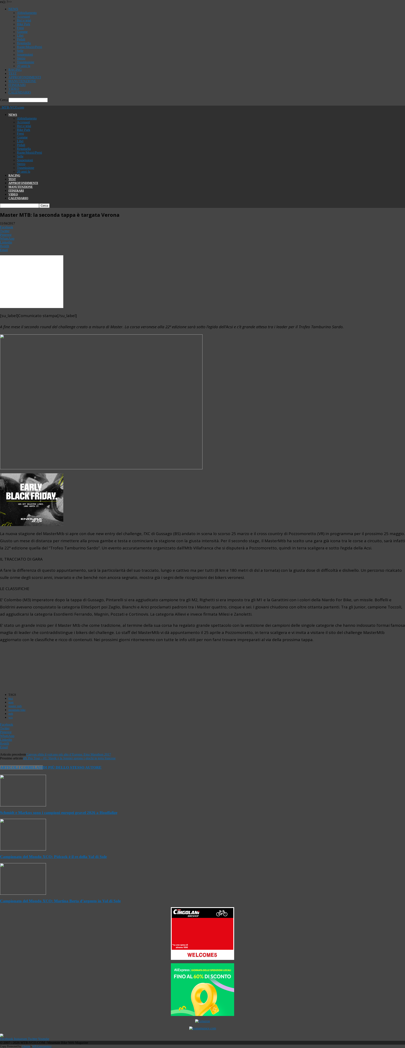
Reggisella (24, 43)
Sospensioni (25, 54)
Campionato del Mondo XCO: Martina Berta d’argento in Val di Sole (60, 901)
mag (11, 702)
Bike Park (23, 24)
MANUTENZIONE (22, 81)
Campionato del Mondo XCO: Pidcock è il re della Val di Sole (53, 856)
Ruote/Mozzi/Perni (29, 47)
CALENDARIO (19, 92)
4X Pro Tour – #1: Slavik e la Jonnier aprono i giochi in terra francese (69, 758)
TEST (12, 73)
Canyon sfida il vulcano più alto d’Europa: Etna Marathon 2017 (68, 754)
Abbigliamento (27, 13)
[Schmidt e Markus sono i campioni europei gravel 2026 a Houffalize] (23, 805)
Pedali (21, 39)
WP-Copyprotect (41, 1046)
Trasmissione (25, 62)
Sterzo (21, 58)
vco (10, 717)
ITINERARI (17, 85)
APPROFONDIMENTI (24, 77)
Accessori (23, 16)
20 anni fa (23, 66)
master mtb (15, 706)
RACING (15, 69)
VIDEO (13, 88)
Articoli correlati (21, 767)
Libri (20, 35)
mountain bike (17, 710)
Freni (20, 28)
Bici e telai (24, 20)
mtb (10, 713)
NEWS (13, 9)
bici (10, 698)
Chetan (26, 1046)
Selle (20, 50)
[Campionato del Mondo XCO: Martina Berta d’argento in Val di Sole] (23, 893)
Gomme (22, 32)
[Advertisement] (79, 668)
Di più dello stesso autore (72, 767)
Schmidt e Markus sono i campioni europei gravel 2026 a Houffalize (58, 812)
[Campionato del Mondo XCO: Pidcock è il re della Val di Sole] (23, 849)
